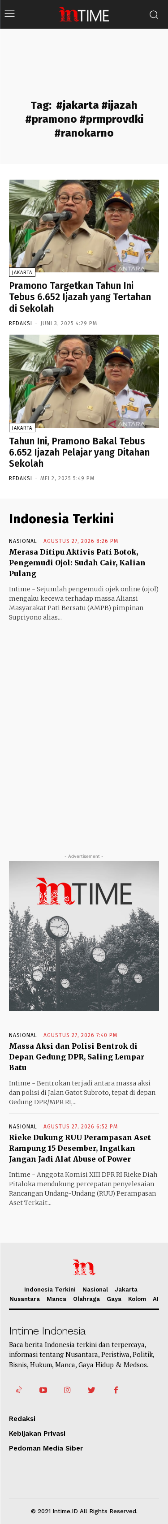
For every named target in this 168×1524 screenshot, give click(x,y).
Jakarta (22, 273)
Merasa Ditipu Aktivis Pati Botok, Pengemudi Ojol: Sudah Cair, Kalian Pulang (77, 562)
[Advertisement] (84, 729)
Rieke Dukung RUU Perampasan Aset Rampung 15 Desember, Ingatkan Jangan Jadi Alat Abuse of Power (80, 1148)
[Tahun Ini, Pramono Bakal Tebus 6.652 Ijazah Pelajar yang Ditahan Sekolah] (84, 381)
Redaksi (20, 323)
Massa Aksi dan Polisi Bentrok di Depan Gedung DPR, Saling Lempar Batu (76, 1057)
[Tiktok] (19, 1390)
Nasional (23, 541)
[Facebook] (116, 1390)
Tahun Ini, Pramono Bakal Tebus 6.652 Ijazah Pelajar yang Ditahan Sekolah (79, 452)
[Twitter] (92, 1390)
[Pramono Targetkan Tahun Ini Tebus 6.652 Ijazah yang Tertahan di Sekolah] (84, 226)
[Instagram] (67, 1390)
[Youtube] (43, 1390)
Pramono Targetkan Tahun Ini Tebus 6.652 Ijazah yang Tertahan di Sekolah (80, 297)
